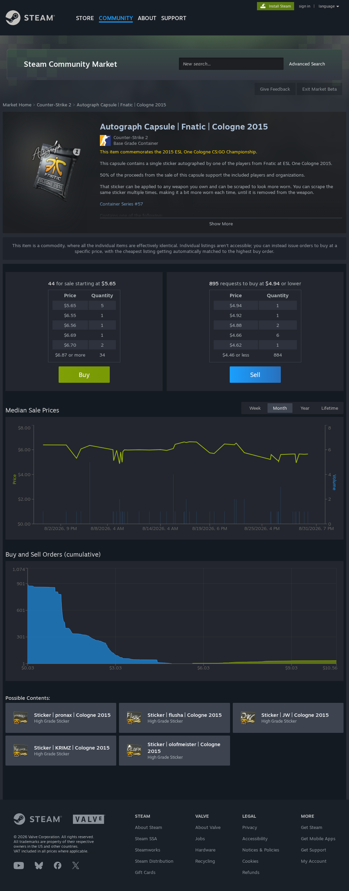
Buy (84, 374)
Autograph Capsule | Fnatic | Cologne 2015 (121, 104)
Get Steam (311, 827)
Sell (255, 374)
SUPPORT (173, 18)
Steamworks (147, 849)
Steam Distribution (154, 861)
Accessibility (255, 838)
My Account (314, 861)
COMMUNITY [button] (116, 18)
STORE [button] (85, 18)
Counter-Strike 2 (54, 104)
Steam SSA (146, 838)
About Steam (148, 827)
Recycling (205, 861)
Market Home (17, 104)
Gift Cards (145, 872)
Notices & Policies (260, 849)
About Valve (208, 827)
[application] (174, 479)
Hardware (205, 849)
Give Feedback (275, 89)
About (147, 18)
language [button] (327, 6)
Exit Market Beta (319, 89)
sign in (304, 6)
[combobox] (231, 64)
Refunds (250, 872)
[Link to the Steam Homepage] (35, 18)
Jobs (200, 838)
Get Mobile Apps (318, 838)
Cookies (250, 861)
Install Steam (280, 6)
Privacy (249, 827)
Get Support (313, 849)
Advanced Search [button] (307, 63)
